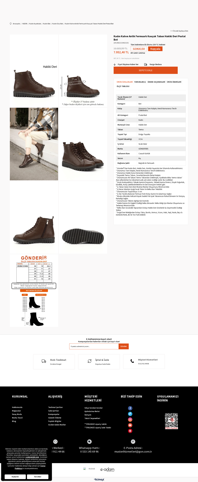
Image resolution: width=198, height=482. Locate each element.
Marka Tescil (17, 418)
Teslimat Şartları (55, 407)
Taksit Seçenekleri (92, 418)
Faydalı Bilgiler (54, 421)
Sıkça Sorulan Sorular (94, 408)
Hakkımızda (17, 407)
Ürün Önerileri (174, 82)
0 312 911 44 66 (55, 451)
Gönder (123, 346)
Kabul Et (15, 477)
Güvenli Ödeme (54, 418)
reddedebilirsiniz (32, 457)
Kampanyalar (53, 414)
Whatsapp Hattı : (89, 448)
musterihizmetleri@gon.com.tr (133, 451)
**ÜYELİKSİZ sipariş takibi (96, 424)
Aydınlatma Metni (92, 411)
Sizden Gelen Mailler (57, 424)
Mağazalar (16, 411)
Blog (14, 421)
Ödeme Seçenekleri (156, 82)
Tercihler (37, 477)
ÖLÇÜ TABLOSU (123, 86)
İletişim (88, 415)
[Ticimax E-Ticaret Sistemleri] (99, 479)
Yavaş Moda (17, 414)
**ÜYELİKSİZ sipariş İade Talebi (98, 427)
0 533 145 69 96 (89, 451)
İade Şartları (53, 411)
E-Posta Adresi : (133, 448)
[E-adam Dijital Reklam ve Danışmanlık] (107, 469)
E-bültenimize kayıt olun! (99, 339)
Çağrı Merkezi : (55, 448)
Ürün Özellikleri (125, 82)
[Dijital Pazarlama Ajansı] (90, 470)
